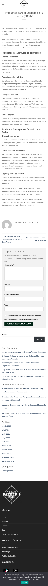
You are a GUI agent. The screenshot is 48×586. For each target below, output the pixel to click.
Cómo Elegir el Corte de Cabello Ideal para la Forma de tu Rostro (12, 239)
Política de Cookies (9, 556)
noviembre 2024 (8, 461)
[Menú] (3, 4)
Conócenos (6, 526)
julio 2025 (5, 430)
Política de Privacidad (10, 547)
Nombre (7, 284)
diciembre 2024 (8, 457)
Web (6, 305)
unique (4, 405)
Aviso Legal (6, 551)
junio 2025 (6, 434)
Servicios (5, 521)
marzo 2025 (6, 445)
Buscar (4, 335)
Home (4, 517)
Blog (3, 530)
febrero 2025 (7, 449)
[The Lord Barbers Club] (24, 4)
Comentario (9, 265)
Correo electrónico (11, 295)
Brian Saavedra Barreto (10, 388)
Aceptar (24, 583)
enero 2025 (6, 453)
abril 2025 (5, 442)
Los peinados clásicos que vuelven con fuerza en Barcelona (24, 352)
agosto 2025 (6, 426)
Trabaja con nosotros (10, 534)
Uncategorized (7, 471)
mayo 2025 (6, 438)
